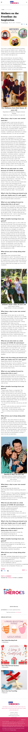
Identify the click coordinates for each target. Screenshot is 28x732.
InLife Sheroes (5, 22)
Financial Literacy (14, 712)
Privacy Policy (13, 729)
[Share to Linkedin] (26, 24)
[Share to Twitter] (24, 24)
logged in (10, 577)
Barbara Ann (5, 692)
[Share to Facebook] (22, 24)
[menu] (2, 2)
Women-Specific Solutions (14, 715)
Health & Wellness (14, 714)
